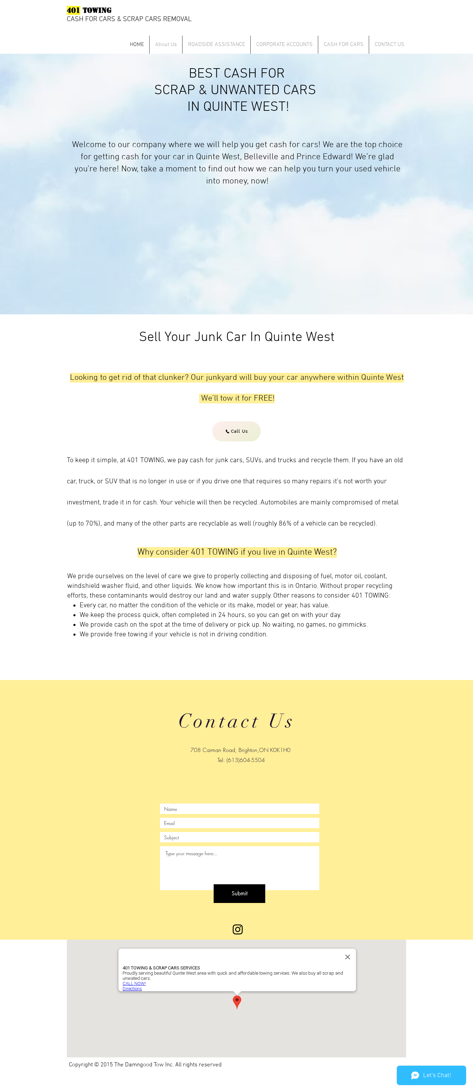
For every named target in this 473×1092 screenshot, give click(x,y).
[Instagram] (237, 929)
